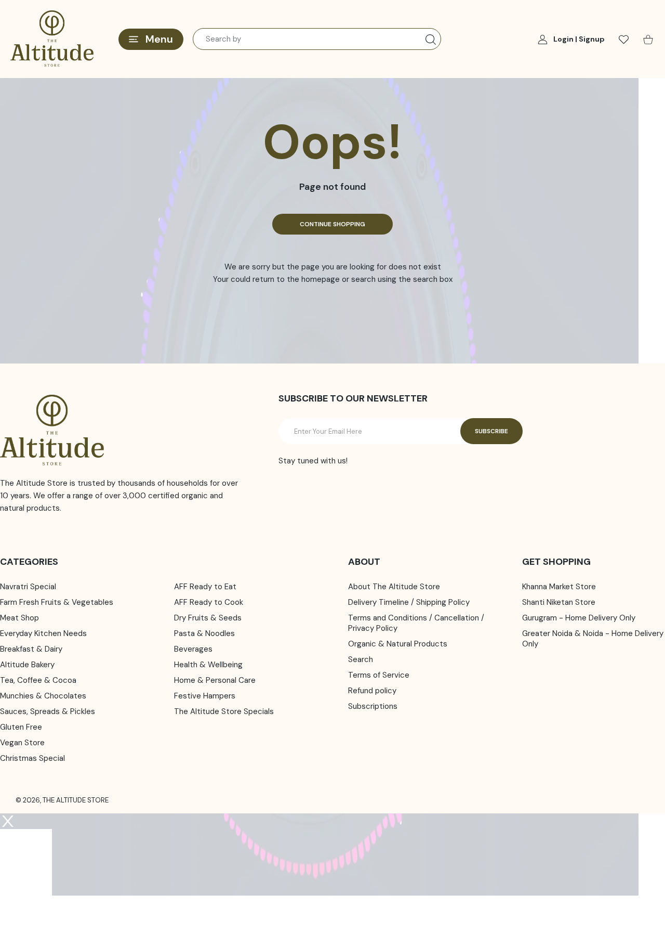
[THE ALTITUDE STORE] (52, 39)
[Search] (430, 39)
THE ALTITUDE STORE (76, 800)
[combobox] (317, 39)
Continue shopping (332, 224)
